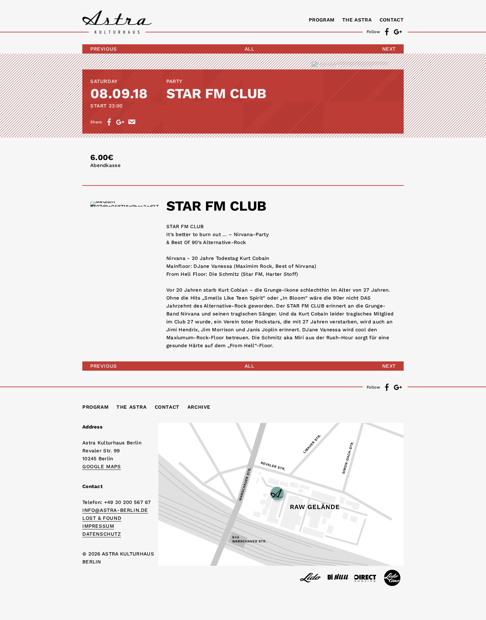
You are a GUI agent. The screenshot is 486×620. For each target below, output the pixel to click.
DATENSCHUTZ (101, 534)
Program (321, 20)
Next (389, 49)
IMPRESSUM (98, 526)
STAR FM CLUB (216, 93)
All (250, 49)
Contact (392, 20)
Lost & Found (101, 518)
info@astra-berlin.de (115, 510)
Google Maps (101, 467)
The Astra (357, 20)
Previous (103, 49)
